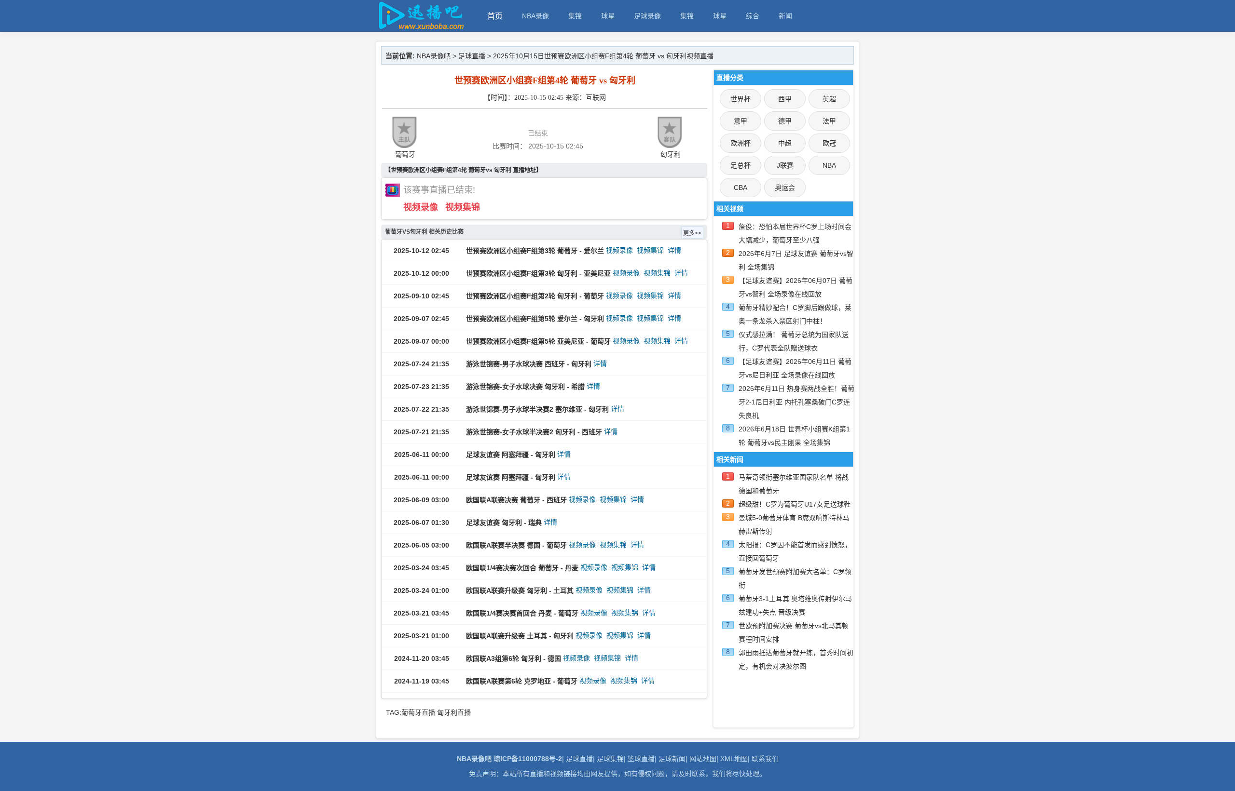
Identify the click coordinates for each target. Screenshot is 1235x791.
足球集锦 (610, 759)
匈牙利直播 (454, 712)
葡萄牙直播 (418, 712)
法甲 (829, 121)
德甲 (785, 121)
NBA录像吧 (434, 56)
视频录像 (420, 207)
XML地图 (734, 759)
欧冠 (829, 143)
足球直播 (471, 56)
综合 (752, 16)
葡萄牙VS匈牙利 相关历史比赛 (424, 231)
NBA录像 (535, 16)
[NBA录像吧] (419, 27)
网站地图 (702, 759)
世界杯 (740, 99)
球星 (608, 16)
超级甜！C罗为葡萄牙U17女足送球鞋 (795, 504)
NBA (829, 165)
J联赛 (785, 165)
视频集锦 (462, 207)
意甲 (740, 121)
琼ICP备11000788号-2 (528, 759)
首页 (495, 16)
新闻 (785, 16)
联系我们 (765, 759)
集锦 (575, 16)
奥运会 (785, 187)
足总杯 (740, 165)
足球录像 (647, 16)
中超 (785, 143)
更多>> (692, 233)
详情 (674, 250)
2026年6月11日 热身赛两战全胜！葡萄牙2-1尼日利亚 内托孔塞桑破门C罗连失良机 (796, 402)
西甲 (785, 99)
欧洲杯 (740, 143)
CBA (740, 187)
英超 (829, 99)
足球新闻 (672, 759)
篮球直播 (641, 759)
